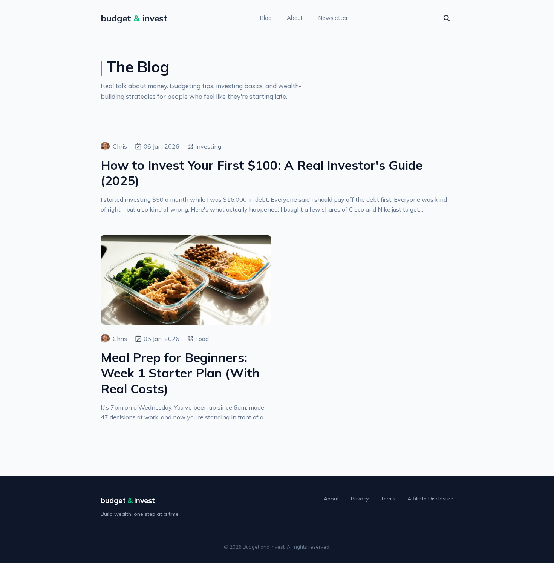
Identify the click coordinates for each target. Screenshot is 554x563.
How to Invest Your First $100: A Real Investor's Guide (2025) (261, 172)
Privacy (360, 498)
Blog (266, 17)
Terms (388, 498)
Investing (208, 146)
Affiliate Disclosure (430, 498)
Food (202, 338)
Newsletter (333, 17)
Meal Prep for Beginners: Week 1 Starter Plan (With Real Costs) (180, 373)
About (295, 17)
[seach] (446, 18)
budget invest (128, 500)
